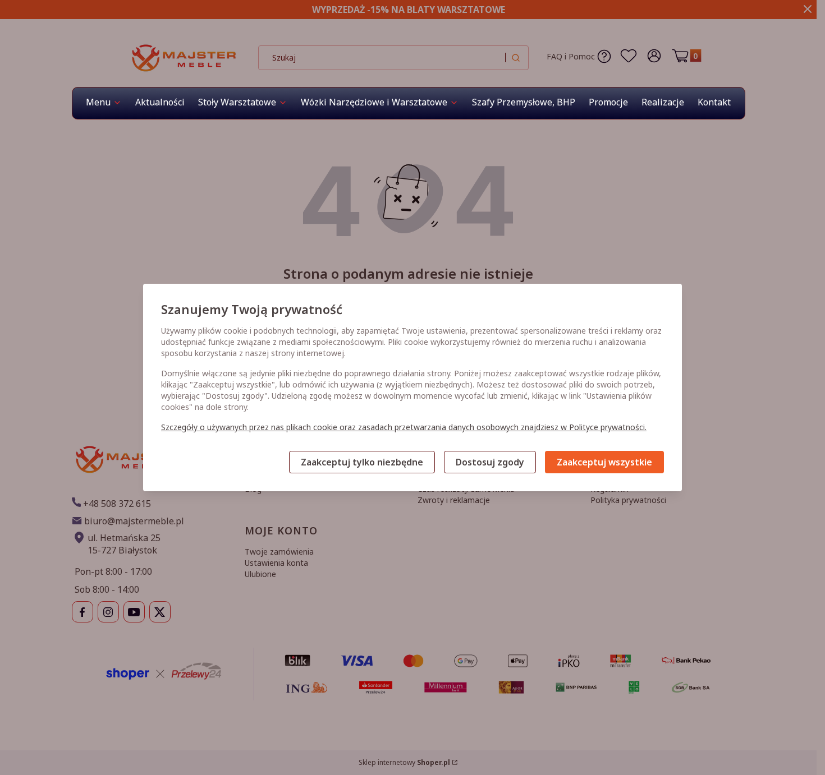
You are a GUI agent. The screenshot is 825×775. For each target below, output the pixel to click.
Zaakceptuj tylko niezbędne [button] (362, 462)
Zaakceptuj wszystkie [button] (604, 462)
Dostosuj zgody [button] (490, 462)
